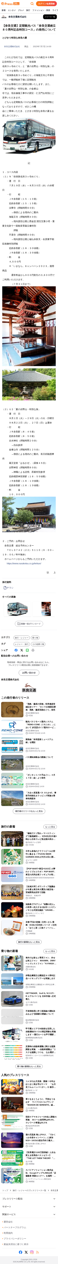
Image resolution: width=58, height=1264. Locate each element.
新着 (4, 10)
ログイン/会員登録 (46, 4)
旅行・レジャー (22, 638)
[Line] (27, 650)
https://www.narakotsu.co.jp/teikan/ (24, 563)
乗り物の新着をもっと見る (29, 1066)
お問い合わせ (29, 672)
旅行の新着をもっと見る (29, 942)
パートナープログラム (14, 1227)
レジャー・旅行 (22, 644)
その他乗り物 (38, 644)
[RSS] (37, 1252)
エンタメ (12, 10)
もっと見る (50, 827)
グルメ (21, 10)
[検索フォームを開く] (32, 3)
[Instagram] (32, 1252)
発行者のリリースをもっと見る (29, 811)
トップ (5, 1190)
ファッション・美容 (41, 10)
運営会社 (7, 1222)
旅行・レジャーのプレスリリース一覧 (29, 1190)
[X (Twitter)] (21, 650)
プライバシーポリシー (14, 1238)
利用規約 (7, 1233)
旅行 (28, 10)
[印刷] (33, 650)
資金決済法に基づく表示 (15, 1244)
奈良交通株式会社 (12, 46)
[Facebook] (16, 650)
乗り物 (35, 638)
